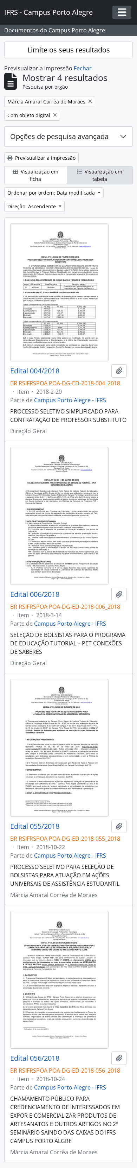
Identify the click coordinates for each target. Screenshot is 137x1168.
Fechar (83, 68)
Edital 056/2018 (34, 1058)
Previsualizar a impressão (45, 157)
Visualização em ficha (38, 175)
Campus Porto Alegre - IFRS (70, 400)
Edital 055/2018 (34, 826)
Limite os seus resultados (68, 50)
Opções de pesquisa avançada (59, 136)
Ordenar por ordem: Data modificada (51, 192)
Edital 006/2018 (34, 594)
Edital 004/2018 (34, 371)
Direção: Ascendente (32, 206)
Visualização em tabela (102, 175)
